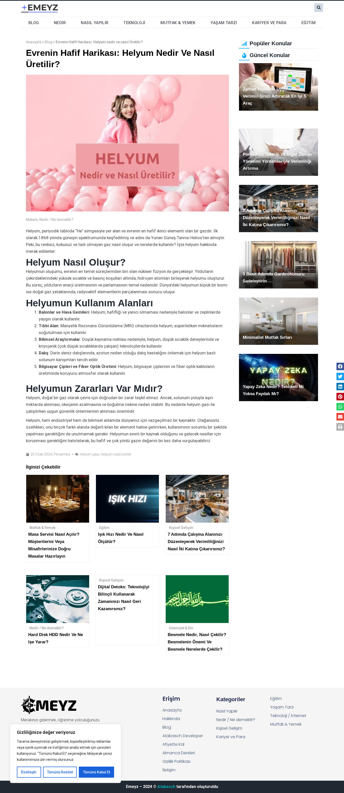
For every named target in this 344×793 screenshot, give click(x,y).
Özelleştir (29, 772)
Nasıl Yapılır (94, 22)
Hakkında (171, 719)
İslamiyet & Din (181, 628)
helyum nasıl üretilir (116, 454)
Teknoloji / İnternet (288, 716)
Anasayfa (33, 42)
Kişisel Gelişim (181, 528)
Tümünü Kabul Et (96, 772)
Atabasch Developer (182, 736)
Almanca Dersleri (178, 753)
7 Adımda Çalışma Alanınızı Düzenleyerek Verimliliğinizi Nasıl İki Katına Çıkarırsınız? (196, 541)
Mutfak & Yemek (178, 22)
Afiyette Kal (173, 744)
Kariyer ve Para (269, 22)
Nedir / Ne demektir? (56, 220)
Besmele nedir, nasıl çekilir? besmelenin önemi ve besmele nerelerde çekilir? (197, 642)
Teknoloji (134, 22)
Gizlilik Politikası (176, 761)
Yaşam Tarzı (224, 22)
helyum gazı (89, 454)
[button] (318, 7)
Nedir (60, 22)
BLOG (33, 22)
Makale (32, 220)
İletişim (169, 770)
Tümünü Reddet (60, 772)
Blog (48, 42)
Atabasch (166, 786)
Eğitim (308, 22)
